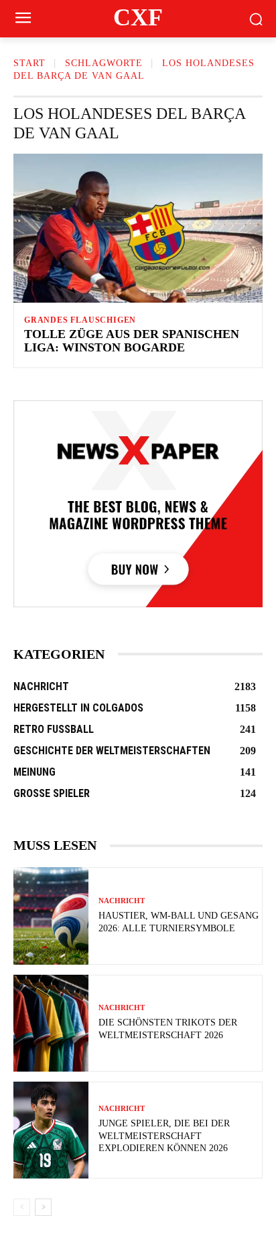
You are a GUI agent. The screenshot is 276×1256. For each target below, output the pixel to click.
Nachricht (121, 901)
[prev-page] (21, 1207)
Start (29, 63)
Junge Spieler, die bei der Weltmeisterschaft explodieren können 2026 (164, 1135)
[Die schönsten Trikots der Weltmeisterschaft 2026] (50, 1023)
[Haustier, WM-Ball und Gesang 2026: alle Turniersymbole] (50, 915)
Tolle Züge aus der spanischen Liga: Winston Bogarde (131, 340)
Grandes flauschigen (80, 320)
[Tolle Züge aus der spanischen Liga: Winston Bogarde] (138, 228)
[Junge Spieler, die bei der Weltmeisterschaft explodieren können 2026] (50, 1130)
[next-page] (43, 1207)
